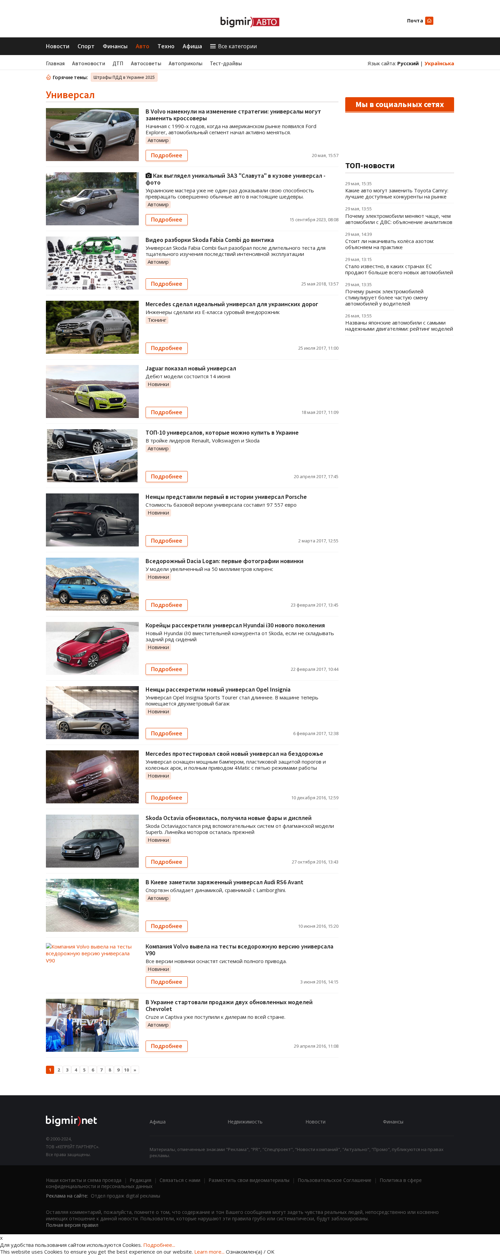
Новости (57, 46)
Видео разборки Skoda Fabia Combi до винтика (210, 240)
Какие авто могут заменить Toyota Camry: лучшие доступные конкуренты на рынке (396, 193)
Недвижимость (245, 1121)
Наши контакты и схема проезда (83, 1180)
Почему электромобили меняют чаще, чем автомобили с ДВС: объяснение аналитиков (398, 218)
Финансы (115, 46)
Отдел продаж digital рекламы (125, 1195)
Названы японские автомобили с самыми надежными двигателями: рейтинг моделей (399, 325)
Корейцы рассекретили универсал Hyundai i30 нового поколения (235, 625)
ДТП (118, 63)
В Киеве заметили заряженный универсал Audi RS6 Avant (224, 882)
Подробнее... (159, 1244)
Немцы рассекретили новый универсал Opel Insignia (218, 689)
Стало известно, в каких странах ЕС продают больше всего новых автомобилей (399, 269)
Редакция (140, 1180)
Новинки (158, 384)
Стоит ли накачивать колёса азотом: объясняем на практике (389, 244)
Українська (439, 63)
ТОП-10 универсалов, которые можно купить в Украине (222, 432)
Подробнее (166, 155)
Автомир (158, 140)
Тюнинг (157, 319)
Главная (55, 63)
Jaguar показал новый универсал (191, 368)
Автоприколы (185, 63)
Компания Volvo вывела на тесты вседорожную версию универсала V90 (239, 949)
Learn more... (209, 1251)
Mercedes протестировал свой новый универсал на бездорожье (234, 753)
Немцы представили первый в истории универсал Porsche (226, 497)
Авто (142, 46)
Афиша (192, 46)
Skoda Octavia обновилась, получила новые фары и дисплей (229, 818)
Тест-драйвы (226, 63)
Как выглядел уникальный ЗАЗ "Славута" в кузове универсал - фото (236, 179)
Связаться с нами (180, 1180)
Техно (165, 46)
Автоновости (88, 63)
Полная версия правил (72, 1225)
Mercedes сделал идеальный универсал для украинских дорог (232, 304)
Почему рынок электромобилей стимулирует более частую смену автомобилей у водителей (386, 297)
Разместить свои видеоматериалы (249, 1180)
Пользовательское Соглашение (334, 1180)
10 (126, 1070)
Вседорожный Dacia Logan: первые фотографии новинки (224, 561)
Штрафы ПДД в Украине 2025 (124, 77)
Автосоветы (146, 63)
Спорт (86, 46)
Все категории (237, 46)
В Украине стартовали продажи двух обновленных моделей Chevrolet (229, 1005)
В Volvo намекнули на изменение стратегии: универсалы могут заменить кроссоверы (233, 114)
